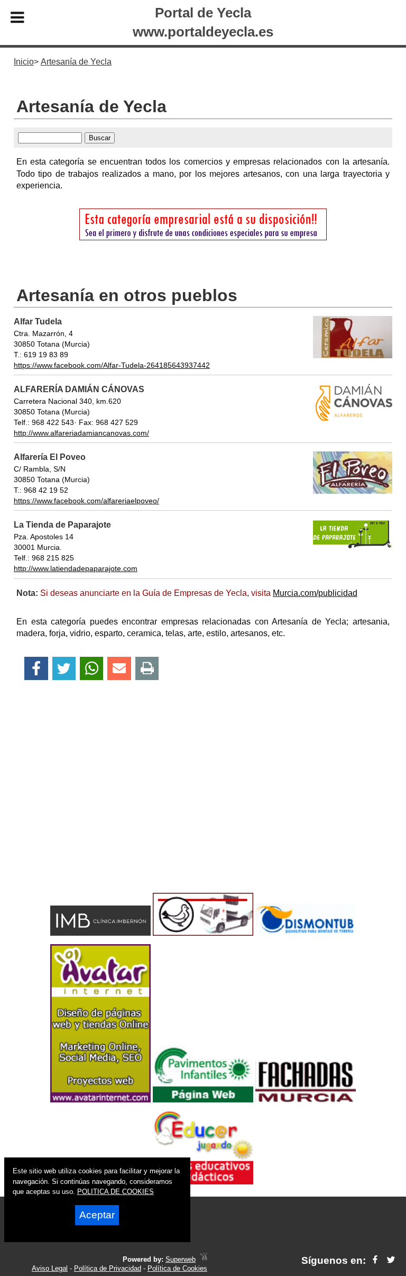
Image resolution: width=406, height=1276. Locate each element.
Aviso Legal (50, 1268)
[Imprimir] (147, 669)
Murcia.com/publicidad (315, 593)
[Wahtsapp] (92, 669)
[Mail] (119, 669)
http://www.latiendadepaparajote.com (75, 568)
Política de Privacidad (107, 1268)
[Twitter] (64, 669)
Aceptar (97, 1214)
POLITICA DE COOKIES (115, 1192)
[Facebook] (36, 669)
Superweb (180, 1259)
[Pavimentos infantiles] (203, 1099)
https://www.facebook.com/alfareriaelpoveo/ (86, 500)
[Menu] (17, 19)
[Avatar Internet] (100, 1099)
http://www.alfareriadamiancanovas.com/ (81, 433)
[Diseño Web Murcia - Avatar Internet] (203, 1259)
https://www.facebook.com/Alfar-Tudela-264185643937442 (112, 365)
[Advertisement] (203, 805)
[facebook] (375, 1260)
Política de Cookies (177, 1268)
